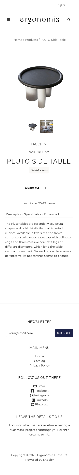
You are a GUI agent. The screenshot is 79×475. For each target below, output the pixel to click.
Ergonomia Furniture (52, 455)
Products (31, 40)
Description (14, 214)
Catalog (39, 361)
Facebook (41, 391)
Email (41, 386)
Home (18, 40)
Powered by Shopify (39, 459)
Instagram (41, 395)
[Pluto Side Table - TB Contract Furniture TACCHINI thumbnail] (46, 126)
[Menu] (8, 19)
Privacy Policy (40, 365)
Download (51, 214)
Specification (33, 214)
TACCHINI (39, 144)
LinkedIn (41, 400)
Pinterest (41, 404)
